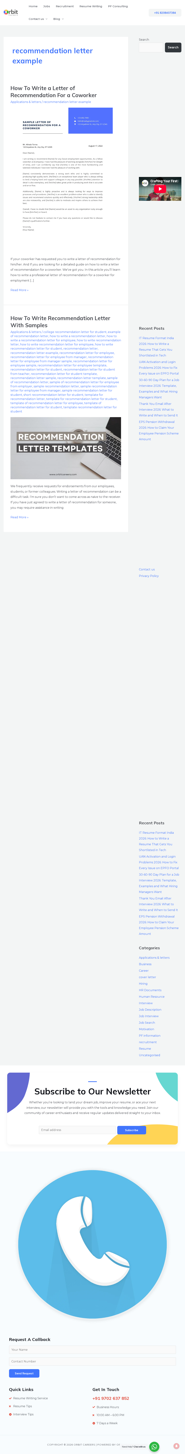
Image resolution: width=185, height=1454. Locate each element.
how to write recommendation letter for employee (57, 344)
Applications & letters (25, 102)
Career (144, 970)
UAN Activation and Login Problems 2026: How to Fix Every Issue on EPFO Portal (159, 367)
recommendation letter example (67, 102)
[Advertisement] (160, 114)
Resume (145, 1048)
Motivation (146, 1029)
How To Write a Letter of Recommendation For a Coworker (53, 92)
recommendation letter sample (33, 378)
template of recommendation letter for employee (46, 403)
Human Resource (152, 996)
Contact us (36, 19)
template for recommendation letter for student (81, 399)
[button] (165, 13)
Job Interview (149, 1016)
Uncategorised (149, 1055)
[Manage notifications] (176, 1446)
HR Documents (150, 990)
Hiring (143, 983)
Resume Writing (90, 6)
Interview (146, 1003)
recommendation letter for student (36, 369)
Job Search (147, 1022)
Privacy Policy (149, 576)
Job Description (150, 1009)
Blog (56, 19)
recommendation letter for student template (64, 374)
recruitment (148, 1042)
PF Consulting (118, 6)
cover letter (147, 977)
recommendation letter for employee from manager (48, 357)
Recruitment (65, 6)
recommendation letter (80, 348)
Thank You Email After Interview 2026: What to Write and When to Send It (158, 409)
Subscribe (131, 1130)
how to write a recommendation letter (77, 336)
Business (145, 964)
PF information (149, 1035)
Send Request (24, 1373)
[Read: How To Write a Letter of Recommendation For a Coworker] (61, 179)
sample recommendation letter (56, 386)
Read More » (19, 289)
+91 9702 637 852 (110, 1398)
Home (33, 6)
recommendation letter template (81, 378)
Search (144, 39)
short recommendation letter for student (53, 395)
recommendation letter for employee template (72, 365)
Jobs (46, 6)
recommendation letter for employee (86, 353)
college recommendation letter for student (75, 332)
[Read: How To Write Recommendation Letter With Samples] (65, 448)
